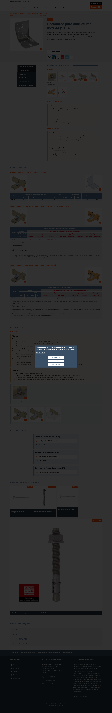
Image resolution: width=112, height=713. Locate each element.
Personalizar (56, 361)
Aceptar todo (56, 357)
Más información (40, 352)
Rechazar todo (56, 364)
